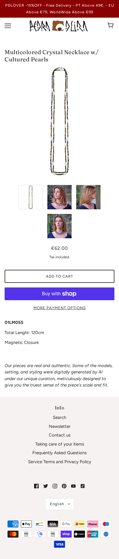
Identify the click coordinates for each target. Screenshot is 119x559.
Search (59, 417)
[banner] (59, 25)
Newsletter (59, 426)
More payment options (60, 308)
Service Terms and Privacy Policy (59, 461)
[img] (36, 486)
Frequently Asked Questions (59, 452)
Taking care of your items (59, 444)
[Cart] (111, 26)
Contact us (59, 435)
